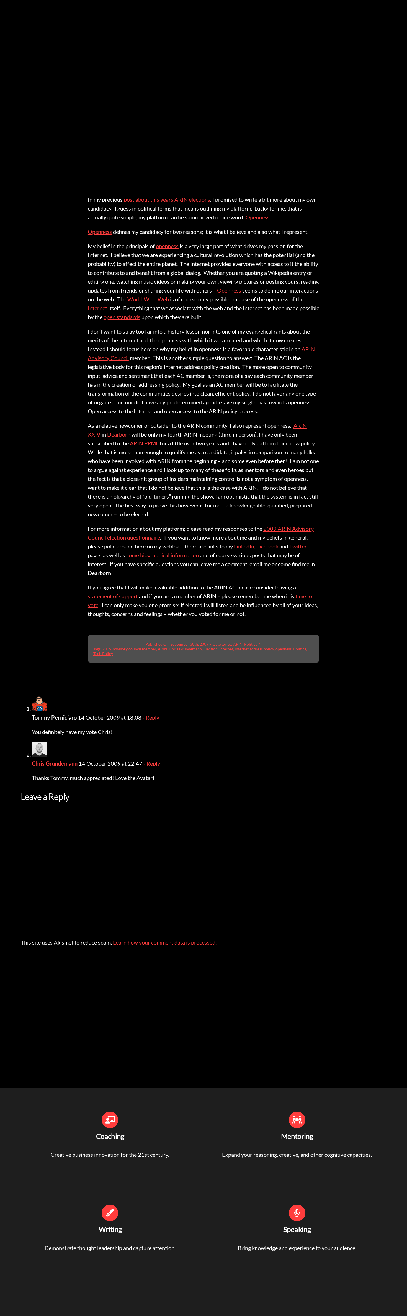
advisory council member (134, 649)
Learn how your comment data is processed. (165, 942)
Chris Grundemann (185, 649)
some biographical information (162, 555)
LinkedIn (244, 546)
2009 (106, 649)
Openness (258, 217)
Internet (97, 308)
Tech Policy (103, 653)
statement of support (113, 596)
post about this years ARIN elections (167, 199)
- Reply (150, 717)
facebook (267, 546)
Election (211, 649)
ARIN (238, 644)
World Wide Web (148, 299)
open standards (122, 317)
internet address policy (254, 649)
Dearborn (118, 434)
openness (167, 246)
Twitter (298, 546)
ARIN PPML (144, 443)
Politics (250, 644)
